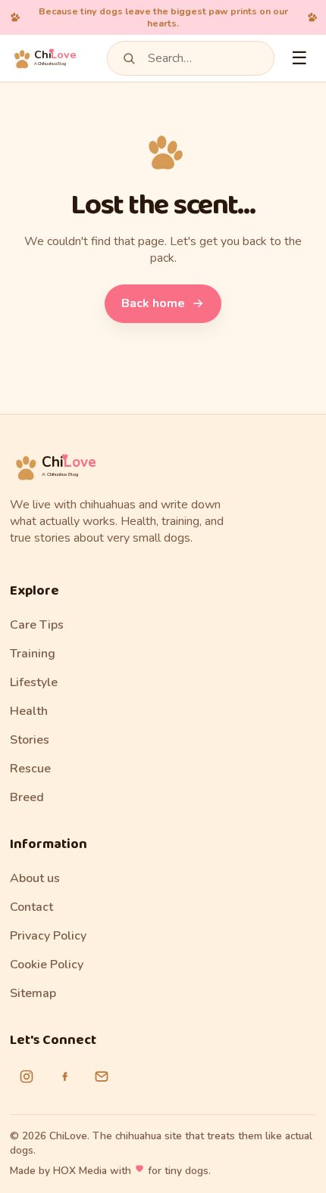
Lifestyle (34, 682)
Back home (153, 303)
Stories (29, 740)
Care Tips (37, 625)
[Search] (129, 58)
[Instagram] (26, 1076)
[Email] (101, 1076)
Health (29, 711)
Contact (31, 907)
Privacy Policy (48, 935)
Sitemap (33, 993)
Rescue (30, 768)
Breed (27, 797)
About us (35, 878)
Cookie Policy (46, 964)
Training (32, 653)
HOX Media (80, 1170)
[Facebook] (64, 1076)
